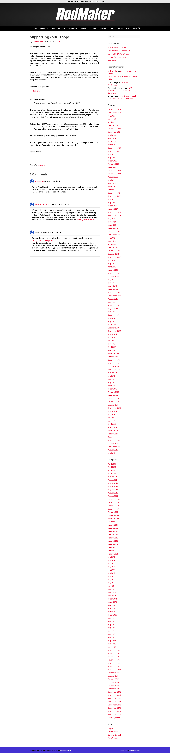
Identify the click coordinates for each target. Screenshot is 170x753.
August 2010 (113, 450)
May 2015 (111, 312)
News (128, 28)
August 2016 (113, 299)
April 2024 (112, 142)
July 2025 (111, 116)
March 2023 (112, 161)
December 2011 (114, 398)
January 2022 (113, 190)
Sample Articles (58, 28)
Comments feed (114, 735)
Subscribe (44, 28)
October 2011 (113, 405)
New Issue (112, 60)
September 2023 (114, 151)
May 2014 (112, 321)
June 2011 (111, 418)
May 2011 (41, 165)
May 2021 (111, 203)
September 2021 (114, 196)
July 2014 (111, 318)
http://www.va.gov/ (85, 220)
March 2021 (112, 206)
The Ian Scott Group (65, 750)
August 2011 (113, 411)
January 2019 (113, 248)
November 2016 (114, 292)
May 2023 (112, 158)
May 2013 (111, 344)
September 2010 (114, 447)
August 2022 (113, 177)
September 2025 (114, 113)
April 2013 (112, 347)
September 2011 (114, 408)
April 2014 (112, 325)
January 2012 (113, 395)
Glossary (93, 28)
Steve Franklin (113, 77)
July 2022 (111, 180)
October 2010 (113, 443)
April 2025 (112, 122)
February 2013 (113, 353)
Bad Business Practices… (117, 57)
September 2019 (114, 235)
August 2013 (113, 334)
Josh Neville (112, 71)
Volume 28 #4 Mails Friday (118, 54)
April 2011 (112, 424)
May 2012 (111, 382)
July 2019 (111, 238)
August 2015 (113, 309)
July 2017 (111, 280)
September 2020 (114, 215)
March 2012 (112, 389)
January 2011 (113, 434)
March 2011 (112, 427)
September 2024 (114, 132)
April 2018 (112, 267)
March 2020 (112, 225)
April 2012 (112, 386)
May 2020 (112, 222)
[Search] (139, 28)
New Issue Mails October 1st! (119, 51)
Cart (135, 28)
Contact (103, 28)
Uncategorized (114, 718)
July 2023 (111, 154)
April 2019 (112, 244)
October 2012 (113, 366)
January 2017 (113, 289)
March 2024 (113, 145)
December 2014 (114, 315)
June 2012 (112, 379)
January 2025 (113, 125)
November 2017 (114, 273)
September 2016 (114, 296)
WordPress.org (114, 738)
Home (35, 28)
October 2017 (113, 276)
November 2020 (114, 212)
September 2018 (114, 257)
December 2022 (114, 170)
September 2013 (114, 331)
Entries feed (113, 732)
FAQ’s (112, 28)
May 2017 (111, 283)
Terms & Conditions (134, 750)
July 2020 (111, 219)
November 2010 (114, 440)
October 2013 (113, 328)
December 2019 (114, 231)
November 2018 (114, 251)
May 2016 (111, 302)
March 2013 (112, 350)
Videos (119, 28)
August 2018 (113, 493)
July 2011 (111, 415)
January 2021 (113, 209)
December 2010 (114, 437)
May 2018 (111, 264)
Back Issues (72, 28)
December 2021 (114, 193)
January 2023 (113, 167)
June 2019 (112, 241)
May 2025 (112, 119)
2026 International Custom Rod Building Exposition (122, 90)
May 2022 (112, 183)
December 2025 (114, 109)
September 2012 (114, 370)
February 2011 (113, 431)
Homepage (36, 91)
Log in (110, 728)
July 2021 (111, 199)
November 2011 (114, 402)
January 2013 (113, 357)
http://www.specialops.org (42, 241)
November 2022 (114, 174)
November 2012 (114, 363)
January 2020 (113, 228)
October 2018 (113, 254)
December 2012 (114, 360)
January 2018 (113, 270)
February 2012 (113, 392)
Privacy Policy (124, 750)
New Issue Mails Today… (117, 48)
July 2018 (111, 260)
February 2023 (113, 164)
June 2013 (112, 341)
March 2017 (112, 286)
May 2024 (112, 138)
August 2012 (113, 373)
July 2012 (111, 376)
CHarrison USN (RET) (43, 204)
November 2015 (114, 305)
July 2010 (111, 453)
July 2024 (112, 135)
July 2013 (111, 337)
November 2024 (114, 129)
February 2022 (113, 186)
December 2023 (114, 148)
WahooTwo (39, 181)
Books (83, 28)
